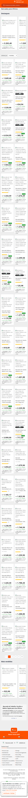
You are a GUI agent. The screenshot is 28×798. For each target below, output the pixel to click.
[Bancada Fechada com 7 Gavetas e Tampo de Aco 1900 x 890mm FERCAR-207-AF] (9, 27)
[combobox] (14, 5)
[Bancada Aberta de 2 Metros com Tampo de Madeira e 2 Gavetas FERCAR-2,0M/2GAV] (7, 94)
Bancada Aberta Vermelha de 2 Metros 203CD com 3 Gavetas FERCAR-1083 (7, 460)
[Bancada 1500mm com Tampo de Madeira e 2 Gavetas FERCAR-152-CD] (21, 65)
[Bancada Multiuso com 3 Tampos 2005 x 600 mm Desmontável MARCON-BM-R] (21, 483)
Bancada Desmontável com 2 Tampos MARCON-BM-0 (7, 488)
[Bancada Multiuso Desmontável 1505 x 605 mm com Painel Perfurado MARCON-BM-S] (7, 512)
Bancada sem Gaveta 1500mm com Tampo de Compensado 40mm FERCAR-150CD (20, 341)
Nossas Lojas (5, 750)
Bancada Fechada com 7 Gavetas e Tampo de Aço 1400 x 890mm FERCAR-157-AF (20, 636)
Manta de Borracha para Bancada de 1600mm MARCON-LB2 (20, 128)
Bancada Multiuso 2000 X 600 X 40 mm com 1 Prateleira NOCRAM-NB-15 (7, 576)
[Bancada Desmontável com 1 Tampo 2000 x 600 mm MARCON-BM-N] (21, 452)
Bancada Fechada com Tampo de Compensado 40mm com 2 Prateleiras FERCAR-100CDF (20, 308)
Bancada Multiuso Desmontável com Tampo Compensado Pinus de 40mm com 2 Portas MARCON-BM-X (20, 220)
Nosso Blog (18, 754)
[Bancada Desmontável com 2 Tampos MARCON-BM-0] (7, 482)
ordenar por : (4, 55)
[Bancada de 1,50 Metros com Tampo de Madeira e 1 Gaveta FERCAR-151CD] (7, 363)
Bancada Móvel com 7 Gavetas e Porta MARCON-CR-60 (7, 548)
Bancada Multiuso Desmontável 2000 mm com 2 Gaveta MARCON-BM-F (6, 71)
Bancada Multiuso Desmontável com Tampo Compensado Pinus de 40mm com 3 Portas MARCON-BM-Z (7, 251)
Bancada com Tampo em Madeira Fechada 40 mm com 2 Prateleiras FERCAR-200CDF (20, 158)
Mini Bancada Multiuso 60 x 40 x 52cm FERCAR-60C (6, 277)
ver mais (13, 718)
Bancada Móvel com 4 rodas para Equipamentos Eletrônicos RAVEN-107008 (20, 431)
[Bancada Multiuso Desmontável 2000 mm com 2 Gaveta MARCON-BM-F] (7, 65)
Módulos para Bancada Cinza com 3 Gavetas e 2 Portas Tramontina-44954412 (7, 605)
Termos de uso (19, 760)
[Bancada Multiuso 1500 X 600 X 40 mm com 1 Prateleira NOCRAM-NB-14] (21, 542)
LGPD (16, 758)
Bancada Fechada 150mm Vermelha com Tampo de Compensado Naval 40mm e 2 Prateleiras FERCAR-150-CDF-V (7, 401)
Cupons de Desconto (7, 764)
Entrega (17, 750)
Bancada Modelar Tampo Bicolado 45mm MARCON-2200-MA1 (6, 128)
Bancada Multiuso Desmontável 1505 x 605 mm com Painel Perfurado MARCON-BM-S (7, 519)
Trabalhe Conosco (19, 756)
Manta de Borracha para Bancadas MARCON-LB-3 (20, 97)
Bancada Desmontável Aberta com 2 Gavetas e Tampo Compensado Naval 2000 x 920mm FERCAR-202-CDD (7, 638)
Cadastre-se (22, 742)
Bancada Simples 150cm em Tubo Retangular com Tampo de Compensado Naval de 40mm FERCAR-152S (7, 311)
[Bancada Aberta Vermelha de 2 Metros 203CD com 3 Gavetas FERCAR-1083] (7, 453)
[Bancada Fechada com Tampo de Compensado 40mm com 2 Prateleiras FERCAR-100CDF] (21, 301)
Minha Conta (5, 758)
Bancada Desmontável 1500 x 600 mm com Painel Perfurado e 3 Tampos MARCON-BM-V (20, 520)
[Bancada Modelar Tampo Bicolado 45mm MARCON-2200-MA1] (7, 122)
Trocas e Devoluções (7, 756)
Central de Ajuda (6, 754)
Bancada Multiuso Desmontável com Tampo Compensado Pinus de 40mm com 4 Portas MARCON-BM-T (20, 251)
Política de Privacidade (11, 790)
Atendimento (5, 752)
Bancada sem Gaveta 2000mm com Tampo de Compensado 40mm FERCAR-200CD (20, 370)
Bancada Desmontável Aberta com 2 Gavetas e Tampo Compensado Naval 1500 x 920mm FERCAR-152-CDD (20, 607)
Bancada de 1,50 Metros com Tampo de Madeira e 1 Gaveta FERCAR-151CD (7, 370)
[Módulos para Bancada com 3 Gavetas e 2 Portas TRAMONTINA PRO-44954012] (7, 424)
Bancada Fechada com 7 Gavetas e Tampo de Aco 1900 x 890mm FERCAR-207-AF (8, 36)
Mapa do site (18, 762)
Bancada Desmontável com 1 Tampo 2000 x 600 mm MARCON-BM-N (20, 458)
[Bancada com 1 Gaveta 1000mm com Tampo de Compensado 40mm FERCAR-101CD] (7, 334)
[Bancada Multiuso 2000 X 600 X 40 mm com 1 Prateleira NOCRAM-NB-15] (7, 570)
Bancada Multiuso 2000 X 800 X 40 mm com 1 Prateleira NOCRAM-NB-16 (20, 576)
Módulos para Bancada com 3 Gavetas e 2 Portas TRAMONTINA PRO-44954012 (7, 431)
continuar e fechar (9, 793)
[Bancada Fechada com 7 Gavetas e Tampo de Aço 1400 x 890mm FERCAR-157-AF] (21, 629)
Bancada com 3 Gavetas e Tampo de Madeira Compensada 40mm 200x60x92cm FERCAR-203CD (7, 158)
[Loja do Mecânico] (6, 1)
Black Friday (18, 764)
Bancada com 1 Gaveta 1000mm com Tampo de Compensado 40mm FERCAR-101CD (7, 341)
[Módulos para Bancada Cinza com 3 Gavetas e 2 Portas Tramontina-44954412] (7, 598)
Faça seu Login (9, 742)
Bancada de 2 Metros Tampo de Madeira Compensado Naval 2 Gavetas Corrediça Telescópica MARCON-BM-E (20, 189)
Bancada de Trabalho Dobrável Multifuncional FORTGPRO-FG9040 (20, 279)
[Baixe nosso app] (7, 737)
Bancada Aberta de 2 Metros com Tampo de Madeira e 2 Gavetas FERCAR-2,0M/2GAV (7, 101)
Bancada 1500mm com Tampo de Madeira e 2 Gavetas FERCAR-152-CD (20, 71)
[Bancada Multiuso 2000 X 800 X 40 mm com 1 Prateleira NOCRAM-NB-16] (21, 570)
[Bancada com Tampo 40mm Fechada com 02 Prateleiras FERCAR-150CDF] (7, 211)
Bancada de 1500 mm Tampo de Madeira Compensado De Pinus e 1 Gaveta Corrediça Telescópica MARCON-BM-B (6, 189)
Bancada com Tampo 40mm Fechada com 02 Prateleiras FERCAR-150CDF (7, 218)
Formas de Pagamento (20, 752)
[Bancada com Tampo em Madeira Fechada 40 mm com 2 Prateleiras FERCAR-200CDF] (21, 151)
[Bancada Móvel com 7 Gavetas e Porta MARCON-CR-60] (7, 542)
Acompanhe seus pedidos (8, 760)
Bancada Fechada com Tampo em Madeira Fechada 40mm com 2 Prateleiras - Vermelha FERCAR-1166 (20, 401)
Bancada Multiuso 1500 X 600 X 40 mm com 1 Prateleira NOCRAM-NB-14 (20, 548)
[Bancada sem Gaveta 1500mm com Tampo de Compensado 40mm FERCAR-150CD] (21, 334)
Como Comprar (5, 762)
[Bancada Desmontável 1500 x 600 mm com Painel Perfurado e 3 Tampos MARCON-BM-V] (21, 513)
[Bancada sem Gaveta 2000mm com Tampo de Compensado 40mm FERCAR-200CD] (21, 363)
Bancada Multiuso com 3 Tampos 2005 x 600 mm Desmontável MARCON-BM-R (20, 489)
